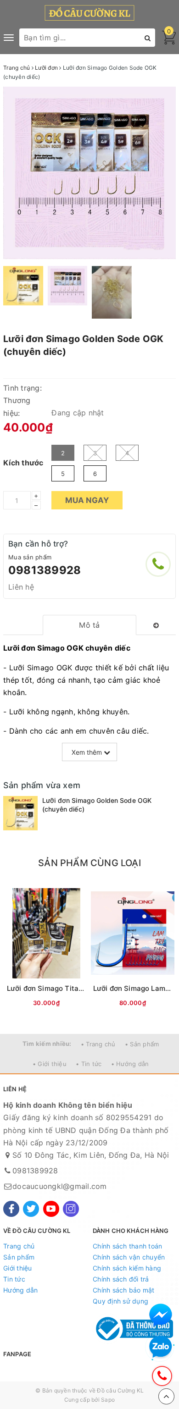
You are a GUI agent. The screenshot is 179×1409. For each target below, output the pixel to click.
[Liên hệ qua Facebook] (160, 1315)
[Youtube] (51, 1209)
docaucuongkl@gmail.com (59, 1186)
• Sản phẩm (142, 1044)
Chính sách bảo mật (124, 1290)
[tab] (89, 625)
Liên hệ (21, 586)
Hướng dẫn (20, 1290)
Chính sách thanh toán (127, 1246)
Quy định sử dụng (120, 1301)
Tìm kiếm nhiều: (47, 1043)
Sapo (108, 1399)
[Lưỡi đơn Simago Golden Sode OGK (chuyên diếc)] (20, 813)
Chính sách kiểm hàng (127, 1268)
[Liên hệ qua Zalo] (160, 1347)
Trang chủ (18, 1246)
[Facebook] (11, 1209)
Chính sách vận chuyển (129, 1257)
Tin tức (14, 1279)
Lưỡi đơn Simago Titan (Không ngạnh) (70, 988)
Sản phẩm (18, 1257)
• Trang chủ (98, 1044)
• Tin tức (88, 1063)
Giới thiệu (17, 1268)
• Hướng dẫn (130, 1063)
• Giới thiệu (50, 1063)
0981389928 (44, 570)
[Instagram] (71, 1209)
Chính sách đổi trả (121, 1279)
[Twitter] (31, 1209)
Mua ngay (87, 500)
